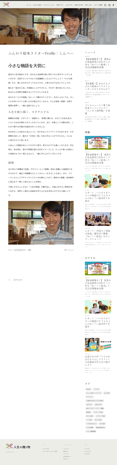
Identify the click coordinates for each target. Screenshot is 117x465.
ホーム (29, 5)
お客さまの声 (78, 5)
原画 (29, 250)
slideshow (105, 5)
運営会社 (65, 451)
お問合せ (65, 459)
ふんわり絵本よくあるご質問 (49, 451)
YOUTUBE (87, 449)
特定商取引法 (66, 456)
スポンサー (66, 454)
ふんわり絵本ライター (20, 250)
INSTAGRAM (87, 451)
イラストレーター (49, 5)
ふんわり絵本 (37, 5)
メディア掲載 (98, 5)
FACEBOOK (87, 454)
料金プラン (60, 5)
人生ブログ (69, 5)
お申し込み (88, 5)
